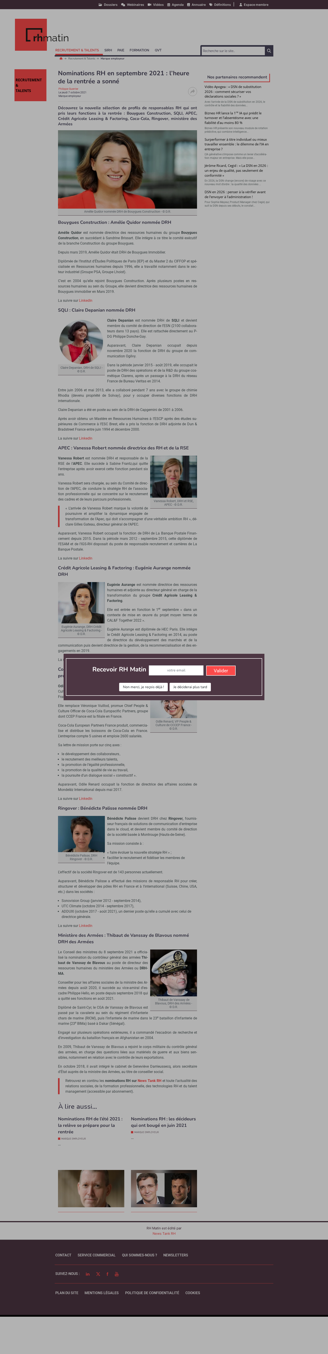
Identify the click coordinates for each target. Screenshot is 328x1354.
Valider (221, 670)
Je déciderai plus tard (190, 687)
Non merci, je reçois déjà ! (143, 687)
